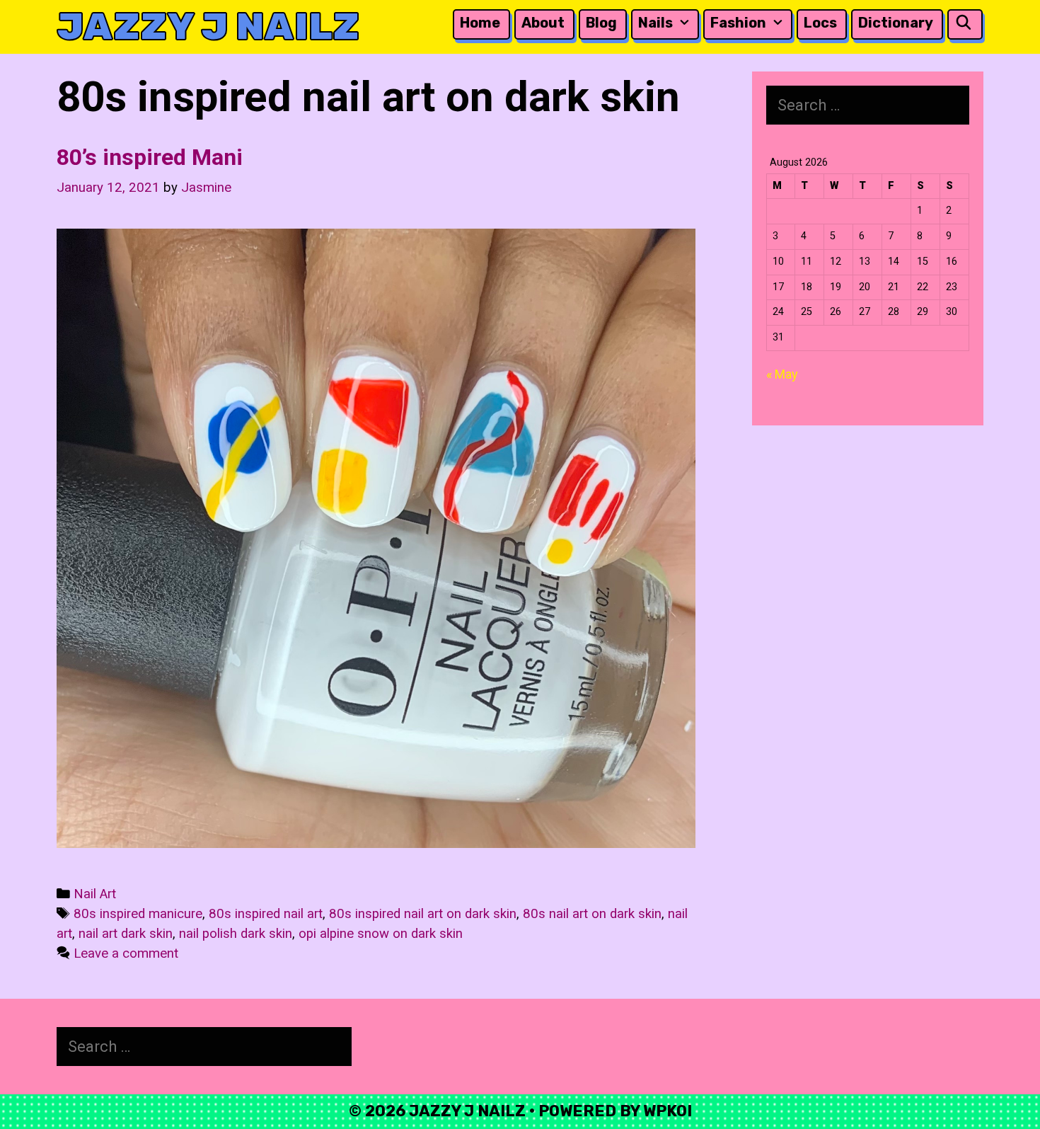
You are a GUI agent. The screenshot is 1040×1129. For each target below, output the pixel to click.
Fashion (738, 22)
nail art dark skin (126, 933)
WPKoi (667, 1111)
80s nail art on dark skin (592, 914)
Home (480, 22)
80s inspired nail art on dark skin (422, 914)
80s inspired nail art (266, 914)
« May (782, 374)
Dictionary (895, 22)
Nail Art (95, 894)
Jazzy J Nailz (208, 27)
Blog (601, 22)
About (543, 22)
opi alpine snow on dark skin (381, 933)
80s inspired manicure (138, 914)
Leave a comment (126, 953)
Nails (655, 22)
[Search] (963, 23)
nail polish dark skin (235, 933)
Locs (820, 22)
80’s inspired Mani (150, 157)
